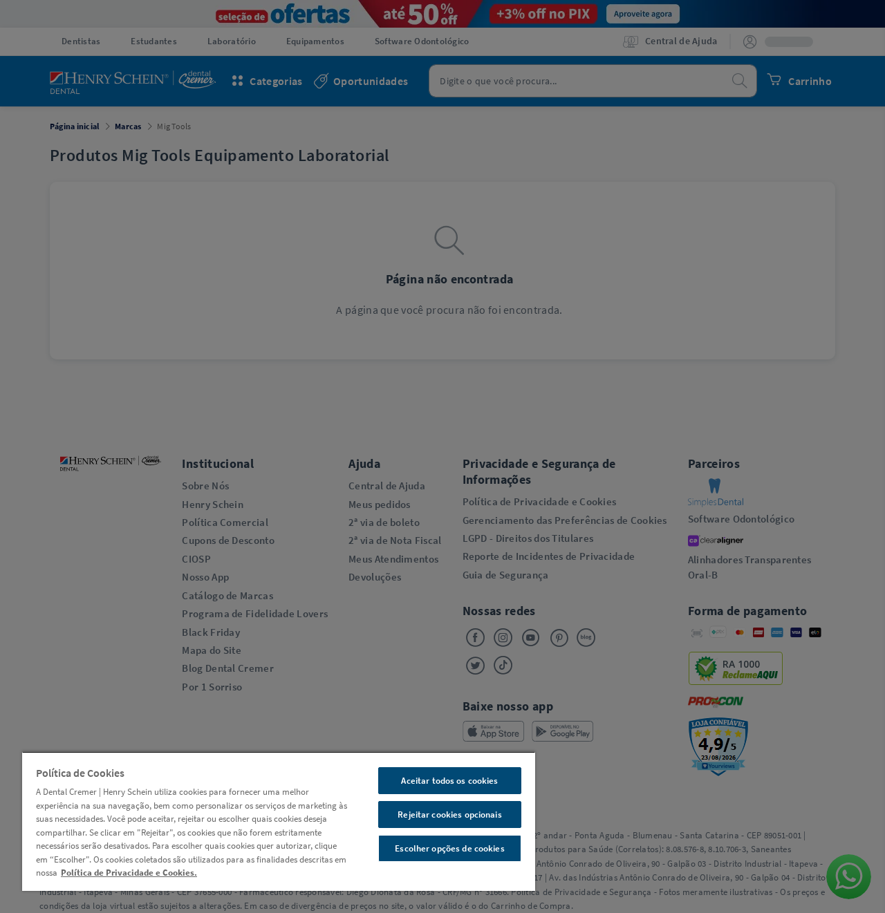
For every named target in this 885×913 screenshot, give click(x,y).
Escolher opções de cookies (449, 848)
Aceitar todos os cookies (449, 781)
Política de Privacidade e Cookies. (129, 872)
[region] (278, 821)
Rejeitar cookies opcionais (449, 814)
